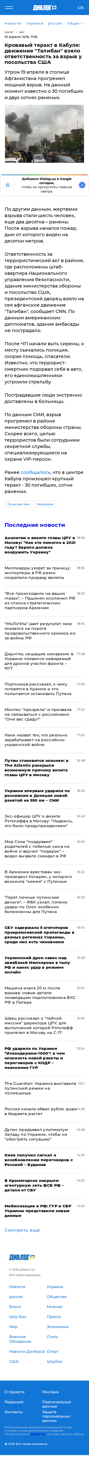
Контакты (14, 1412)
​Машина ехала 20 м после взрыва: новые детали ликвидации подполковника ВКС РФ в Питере (40, 995)
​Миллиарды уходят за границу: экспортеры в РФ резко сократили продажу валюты (38, 573)
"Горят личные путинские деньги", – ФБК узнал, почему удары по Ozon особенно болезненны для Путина (36, 904)
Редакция (14, 1402)
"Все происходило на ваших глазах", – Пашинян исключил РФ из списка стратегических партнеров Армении (40, 600)
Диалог (9, 32)
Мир (22, 32)
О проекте (15, 1392)
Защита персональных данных (56, 1416)
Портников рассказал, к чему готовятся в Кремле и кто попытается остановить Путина (38, 689)
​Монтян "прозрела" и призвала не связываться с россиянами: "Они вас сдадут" (38, 714)
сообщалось (35, 472)
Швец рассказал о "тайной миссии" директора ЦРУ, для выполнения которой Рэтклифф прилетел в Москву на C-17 (39, 1025)
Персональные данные (56, 1404)
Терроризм (45, 504)
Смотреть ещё (22, 1230)
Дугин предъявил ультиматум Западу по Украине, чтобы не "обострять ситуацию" (36, 1134)
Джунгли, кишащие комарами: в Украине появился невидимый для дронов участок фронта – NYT (39, 661)
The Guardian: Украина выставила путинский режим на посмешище (40, 1088)
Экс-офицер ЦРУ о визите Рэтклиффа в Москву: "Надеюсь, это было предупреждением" (39, 821)
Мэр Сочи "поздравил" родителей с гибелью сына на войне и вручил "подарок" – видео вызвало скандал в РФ (37, 848)
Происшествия (18, 504)
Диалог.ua (38, 1434)
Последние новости (35, 525)
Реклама (50, 1392)
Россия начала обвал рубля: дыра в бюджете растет (41, 1111)
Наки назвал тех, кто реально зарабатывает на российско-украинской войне (36, 740)
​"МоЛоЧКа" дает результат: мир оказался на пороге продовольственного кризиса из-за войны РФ (40, 630)
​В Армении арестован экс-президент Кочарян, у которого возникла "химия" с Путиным (38, 877)
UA (81, 7)
